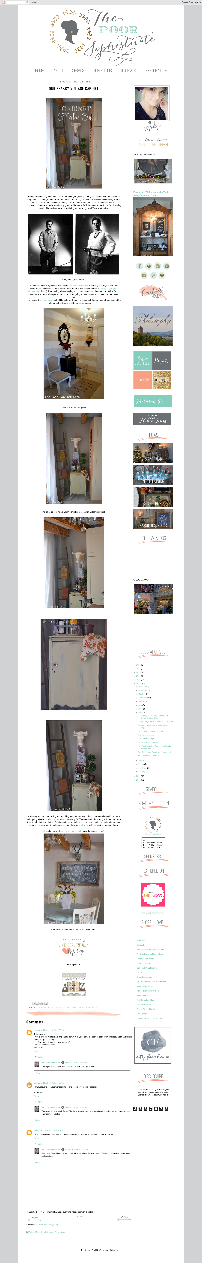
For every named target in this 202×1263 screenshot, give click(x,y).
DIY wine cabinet (76, 285)
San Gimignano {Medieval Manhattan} (154, 752)
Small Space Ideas (75, 1007)
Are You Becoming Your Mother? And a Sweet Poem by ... (154, 747)
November (143, 690)
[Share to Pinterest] (46, 1003)
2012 (138, 776)
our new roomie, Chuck (70, 831)
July (140, 705)
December (143, 687)
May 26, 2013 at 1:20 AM (53, 1083)
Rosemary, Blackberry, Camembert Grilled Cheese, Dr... (153, 717)
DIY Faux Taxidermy (146, 735)
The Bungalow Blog (145, 1000)
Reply (36, 1051)
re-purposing (56, 1007)
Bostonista (141, 940)
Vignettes (91, 1007)
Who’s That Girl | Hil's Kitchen (150, 1018)
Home (79, 1216)
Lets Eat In (141, 972)
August (141, 701)
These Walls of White (146, 1009)
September (143, 698)
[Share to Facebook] (43, 1003)
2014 (138, 680)
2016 (138, 672)
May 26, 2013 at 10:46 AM (76, 1107)
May (140, 712)
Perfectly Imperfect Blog (148, 991)
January (142, 771)
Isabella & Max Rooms (147, 968)
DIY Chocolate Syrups (147, 739)
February (142, 768)
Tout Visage (142, 1014)
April (140, 760)
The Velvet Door (144, 1005)
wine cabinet (47, 300)
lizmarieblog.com (144, 977)
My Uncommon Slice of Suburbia (151, 982)
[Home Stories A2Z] (73, 984)
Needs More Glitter (145, 986)
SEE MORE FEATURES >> (153, 913)
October (142, 694)
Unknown (38, 1030)
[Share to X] (40, 1003)
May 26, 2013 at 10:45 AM (76, 1063)
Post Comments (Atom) (48, 1225)
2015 (138, 676)
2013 (138, 683)
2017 (138, 669)
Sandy (37, 1130)
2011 (138, 780)
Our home (41, 1007)
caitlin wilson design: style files (150, 950)
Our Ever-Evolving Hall (148, 742)
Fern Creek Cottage (145, 959)
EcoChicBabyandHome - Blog (150, 954)
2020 (138, 665)
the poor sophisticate (51, 1063)
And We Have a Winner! (148, 756)
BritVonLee (142, 945)
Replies (40, 1057)
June (140, 709)
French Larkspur (144, 963)
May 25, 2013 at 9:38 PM (53, 1030)
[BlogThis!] (37, 1003)
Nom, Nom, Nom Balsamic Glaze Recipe (155, 722)
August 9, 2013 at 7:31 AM (52, 1130)
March (141, 764)
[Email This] (34, 1003)
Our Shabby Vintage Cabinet (150, 731)
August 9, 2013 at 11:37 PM (77, 1149)
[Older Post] (124, 1220)
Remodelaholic (143, 995)
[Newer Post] (34, 1220)
